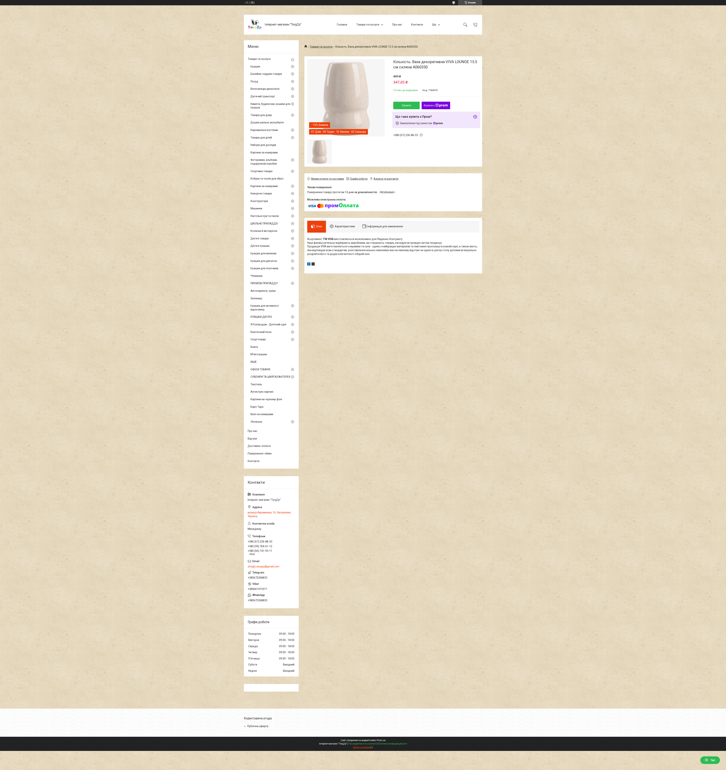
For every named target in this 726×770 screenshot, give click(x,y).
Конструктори (259, 201)
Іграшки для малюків (263, 253)
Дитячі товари (260, 238)
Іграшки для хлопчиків (264, 268)
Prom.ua (381, 740)
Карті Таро (257, 406)
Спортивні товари (261, 171)
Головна (342, 24)
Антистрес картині (262, 391)
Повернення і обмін (260, 453)
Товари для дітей (261, 137)
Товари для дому (261, 115)
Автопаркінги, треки (263, 290)
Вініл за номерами (262, 414)
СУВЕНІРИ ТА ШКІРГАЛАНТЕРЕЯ (270, 376)
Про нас (397, 24)
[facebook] (308, 264)
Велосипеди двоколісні (265, 88)
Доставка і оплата (259, 445)
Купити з (429, 105)
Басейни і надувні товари (266, 73)
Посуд (254, 81)
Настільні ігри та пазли (265, 215)
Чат (712, 760)
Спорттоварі (258, 339)
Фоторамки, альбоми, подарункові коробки (264, 161)
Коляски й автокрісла (264, 230)
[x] (313, 264)
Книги (254, 346)
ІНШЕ (254, 361)
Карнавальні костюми (264, 130)
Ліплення (256, 421)
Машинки (256, 208)
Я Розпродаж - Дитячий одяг (269, 324)
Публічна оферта (257, 726)
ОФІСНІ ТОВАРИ (260, 369)
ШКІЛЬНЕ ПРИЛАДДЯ (264, 223)
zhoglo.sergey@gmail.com (263, 566)
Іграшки (255, 66)
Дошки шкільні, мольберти (267, 122)
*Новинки (256, 275)
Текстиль (256, 384)
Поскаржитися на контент (362, 743)
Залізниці (256, 298)
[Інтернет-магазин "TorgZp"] (255, 25)
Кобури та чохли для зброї (267, 178)
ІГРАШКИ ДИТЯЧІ (261, 316)
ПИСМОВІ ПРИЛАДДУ (264, 283)
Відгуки (252, 438)
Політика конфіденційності (392, 743)
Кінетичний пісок (261, 332)
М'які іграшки (259, 354)
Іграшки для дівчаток (264, 260)
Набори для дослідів (263, 144)
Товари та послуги (367, 24)
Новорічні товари (261, 193)
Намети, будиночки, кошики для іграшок (270, 105)
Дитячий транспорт (263, 96)
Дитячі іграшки (260, 245)
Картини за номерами (264, 152)
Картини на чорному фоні (266, 399)
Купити (406, 105)
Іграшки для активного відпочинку (265, 307)
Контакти (417, 24)
